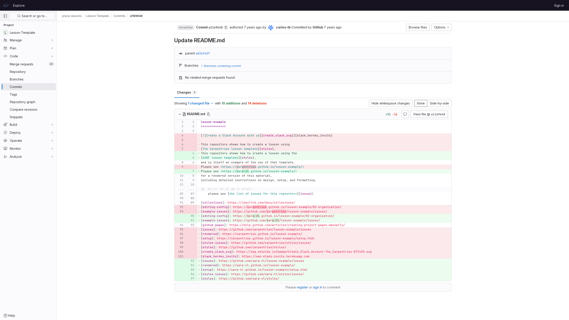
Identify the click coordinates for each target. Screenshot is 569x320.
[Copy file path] (208, 114)
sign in (317, 287)
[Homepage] (6, 5)
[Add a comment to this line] (174, 122)
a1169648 (136, 16)
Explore (19, 5)
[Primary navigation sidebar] (5, 16)
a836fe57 (203, 53)
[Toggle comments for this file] (405, 114)
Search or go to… (34, 16)
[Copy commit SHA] (226, 27)
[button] (185, 27)
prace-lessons (72, 16)
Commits (119, 16)
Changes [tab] (186, 92)
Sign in (559, 5)
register (302, 287)
